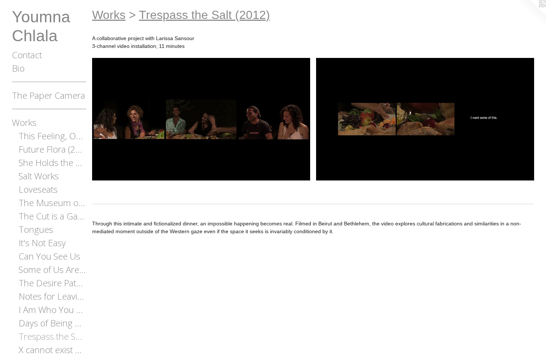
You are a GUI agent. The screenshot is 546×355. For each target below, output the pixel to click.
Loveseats (38, 189)
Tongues (36, 229)
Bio (18, 68)
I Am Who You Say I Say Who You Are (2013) (52, 309)
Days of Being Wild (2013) (52, 323)
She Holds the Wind (52, 162)
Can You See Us (49, 256)
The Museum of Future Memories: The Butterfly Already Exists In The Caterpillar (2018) (52, 202)
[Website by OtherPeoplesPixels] (531, 15)
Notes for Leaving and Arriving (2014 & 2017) (52, 296)
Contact (27, 55)
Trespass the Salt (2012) (52, 336)
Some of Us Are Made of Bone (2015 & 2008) (52, 269)
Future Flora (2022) (52, 149)
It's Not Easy (42, 243)
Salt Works (39, 176)
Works (24, 122)
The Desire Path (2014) (52, 283)
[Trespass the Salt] (201, 119)
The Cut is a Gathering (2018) (52, 216)
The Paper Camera (48, 95)
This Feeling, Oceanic (52, 136)
